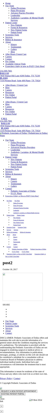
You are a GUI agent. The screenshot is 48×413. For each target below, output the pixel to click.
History (14, 44)
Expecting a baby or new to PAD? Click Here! (25, 66)
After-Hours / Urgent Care (16, 85)
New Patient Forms (19, 30)
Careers (8, 56)
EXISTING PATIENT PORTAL (12, 394)
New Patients (16, 25)
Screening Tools (12, 35)
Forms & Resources (19, 27)
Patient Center (11, 23)
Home (8, 3)
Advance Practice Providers (22, 13)
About (8, 42)
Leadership (15, 15)
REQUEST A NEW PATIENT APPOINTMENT (18, 391)
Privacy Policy (6, 378)
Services (8, 37)
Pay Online (10, 61)
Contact (8, 59)
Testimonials (16, 47)
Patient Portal (16, 32)
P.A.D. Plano (16, 193)
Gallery (14, 49)
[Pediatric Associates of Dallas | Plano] (24, 135)
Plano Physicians (18, 10)
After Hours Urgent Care (15, 54)
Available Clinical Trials (15, 64)
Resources (9, 92)
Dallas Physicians (18, 8)
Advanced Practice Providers (23, 147)
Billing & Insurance (13, 40)
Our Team (9, 6)
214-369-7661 (6, 71)
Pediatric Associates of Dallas (23, 191)
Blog (13, 52)
